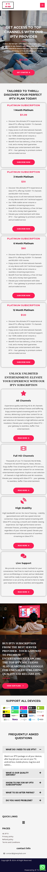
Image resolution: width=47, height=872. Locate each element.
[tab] (23, 749)
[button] (23, 822)
